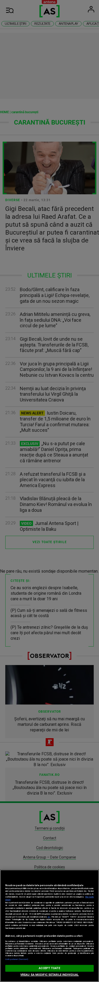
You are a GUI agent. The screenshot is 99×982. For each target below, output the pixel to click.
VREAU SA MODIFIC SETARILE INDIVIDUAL (49, 974)
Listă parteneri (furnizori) (16, 959)
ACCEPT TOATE (49, 968)
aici (49, 917)
